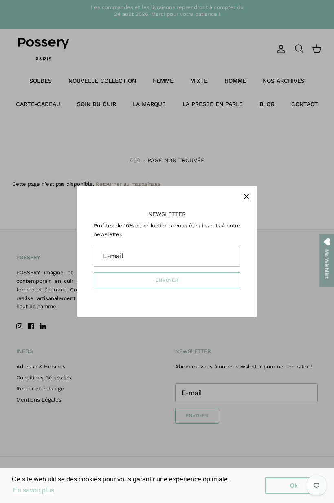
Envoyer (167, 280)
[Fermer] (246, 196)
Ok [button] (294, 485)
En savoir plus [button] (33, 490)
